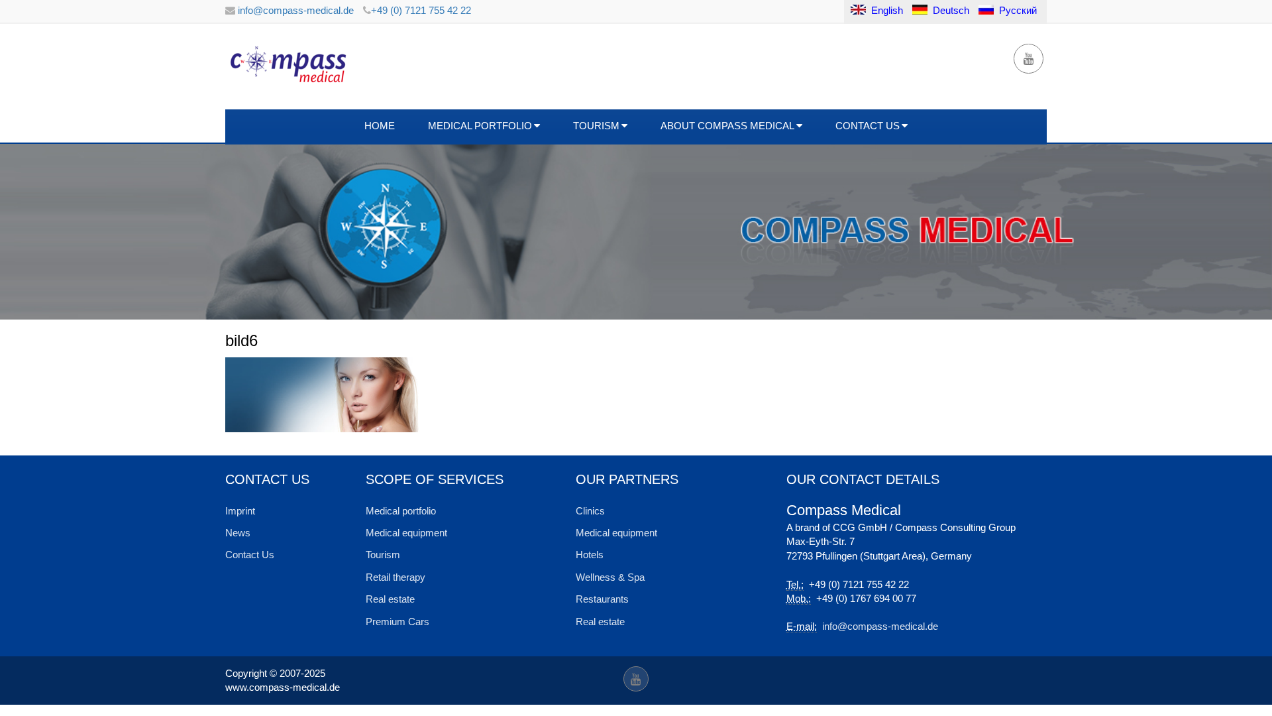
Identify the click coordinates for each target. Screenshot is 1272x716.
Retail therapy (395, 577)
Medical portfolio (401, 510)
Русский (1018, 10)
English (886, 10)
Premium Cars (397, 621)
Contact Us (249, 554)
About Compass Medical (727, 125)
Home (379, 125)
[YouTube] (1028, 59)
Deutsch (951, 10)
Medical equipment (406, 532)
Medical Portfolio (480, 125)
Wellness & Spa (610, 577)
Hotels (590, 554)
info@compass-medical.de (294, 10)
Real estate (390, 599)
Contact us (867, 125)
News (237, 532)
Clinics (590, 510)
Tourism (596, 125)
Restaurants (602, 599)
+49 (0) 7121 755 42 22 (421, 10)
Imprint (240, 510)
